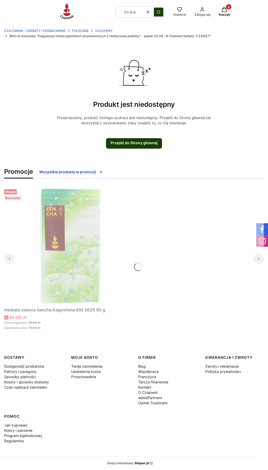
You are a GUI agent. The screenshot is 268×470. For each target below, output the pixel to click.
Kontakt (144, 387)
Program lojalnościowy (23, 435)
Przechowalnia (83, 376)
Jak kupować (15, 425)
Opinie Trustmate (153, 403)
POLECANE (80, 31)
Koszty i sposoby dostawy (26, 382)
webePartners (150, 397)
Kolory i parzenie (18, 430)
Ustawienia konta (85, 371)
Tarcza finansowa (153, 382)
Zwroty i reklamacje (222, 366)
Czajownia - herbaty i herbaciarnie (35, 31)
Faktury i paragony (20, 371)
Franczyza (147, 376)
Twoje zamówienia (86, 366)
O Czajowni (148, 392)
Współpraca (148, 371)
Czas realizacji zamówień (25, 387)
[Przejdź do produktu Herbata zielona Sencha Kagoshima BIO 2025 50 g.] (69, 246)
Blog (142, 366)
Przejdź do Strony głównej (134, 143)
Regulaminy (14, 441)
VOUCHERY (104, 31)
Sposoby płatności (20, 376)
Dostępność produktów (24, 366)
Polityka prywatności (223, 371)
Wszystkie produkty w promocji (67, 172)
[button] (158, 12)
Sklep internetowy (128, 463)
